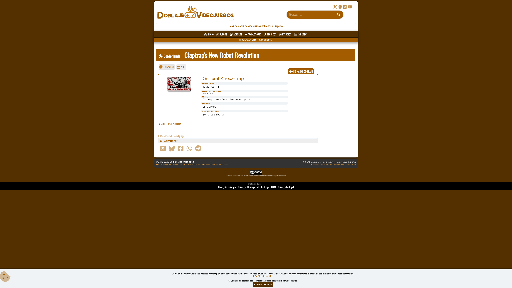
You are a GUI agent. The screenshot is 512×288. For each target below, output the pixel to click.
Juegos (223, 34)
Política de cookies (263, 276)
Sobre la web (163, 164)
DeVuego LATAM (268, 187)
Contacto (224, 164)
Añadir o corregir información (170, 123)
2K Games (168, 67)
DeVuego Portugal (286, 187)
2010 (182, 67)
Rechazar (258, 284)
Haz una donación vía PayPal (345, 164)
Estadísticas (267, 39)
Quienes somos (176, 164)
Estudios (286, 34)
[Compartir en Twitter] (163, 148)
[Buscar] (338, 15)
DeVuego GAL (253, 187)
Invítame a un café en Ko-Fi (322, 164)
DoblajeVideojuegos (227, 187)
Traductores (254, 34)
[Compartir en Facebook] (181, 148)
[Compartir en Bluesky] (171, 148)
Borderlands (171, 56)
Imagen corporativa (211, 164)
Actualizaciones (248, 39)
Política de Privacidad (193, 164)
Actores (237, 34)
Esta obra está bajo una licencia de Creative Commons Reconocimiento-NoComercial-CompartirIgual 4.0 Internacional (256, 176)
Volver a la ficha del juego (172, 136)
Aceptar (269, 284)
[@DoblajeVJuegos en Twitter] (335, 7)
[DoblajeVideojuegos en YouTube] (350, 7)
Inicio (210, 34)
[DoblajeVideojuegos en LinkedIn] (345, 7)
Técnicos (271, 34)
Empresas (302, 34)
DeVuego (242, 187)
